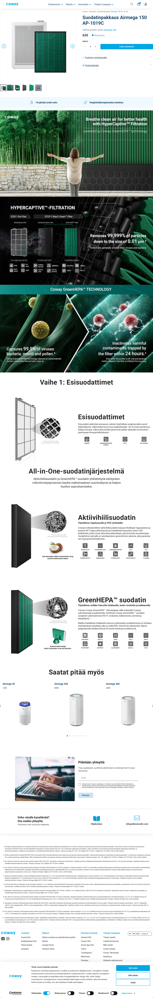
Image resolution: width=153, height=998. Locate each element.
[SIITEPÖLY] (100, 643)
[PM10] (131, 635)
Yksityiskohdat (92, 65)
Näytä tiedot (127, 993)
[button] (117, 57)
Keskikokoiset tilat (28, 941)
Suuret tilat (25, 937)
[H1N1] (146, 643)
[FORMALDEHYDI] (85, 554)
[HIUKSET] (87, 439)
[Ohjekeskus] (96, 819)
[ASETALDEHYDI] (131, 554)
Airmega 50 (9, 683)
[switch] (71, 993)
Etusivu (85, 11)
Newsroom (85, 957)
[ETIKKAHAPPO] (116, 554)
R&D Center (108, 945)
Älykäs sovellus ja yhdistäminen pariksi (58, 937)
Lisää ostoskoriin (126, 46)
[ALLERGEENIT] (116, 643)
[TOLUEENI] (146, 554)
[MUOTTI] (100, 635)
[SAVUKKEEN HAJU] (100, 545)
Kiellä (133, 983)
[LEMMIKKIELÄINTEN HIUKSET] (106, 439)
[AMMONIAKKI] (100, 554)
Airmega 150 (110, 30)
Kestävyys (107, 957)
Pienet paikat (26, 945)
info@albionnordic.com (137, 824)
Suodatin (92, 11)
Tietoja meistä (109, 937)
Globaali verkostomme (112, 960)
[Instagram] (8, 939)
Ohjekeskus (96, 824)
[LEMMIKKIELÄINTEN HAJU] (116, 545)
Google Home (48, 945)
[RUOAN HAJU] (85, 545)
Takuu (83, 949)
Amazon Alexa (48, 949)
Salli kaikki (133, 968)
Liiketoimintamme (111, 941)
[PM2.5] (146, 635)
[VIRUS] (116, 635)
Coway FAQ (86, 941)
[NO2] (131, 545)
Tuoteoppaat (86, 953)
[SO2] (146, 545)
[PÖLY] (125, 439)
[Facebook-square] (3, 939)
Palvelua (84, 960)
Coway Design (109, 949)
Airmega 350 (113, 683)
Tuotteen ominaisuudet (96, 57)
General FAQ (86, 937)
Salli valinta (133, 975)
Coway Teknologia (111, 953)
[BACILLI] (131, 643)
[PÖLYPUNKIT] (144, 439)
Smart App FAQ (87, 945)
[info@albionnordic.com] (137, 819)
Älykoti (45, 941)
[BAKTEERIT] (85, 635)
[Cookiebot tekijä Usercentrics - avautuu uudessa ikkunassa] (15, 993)
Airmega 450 (61, 683)
